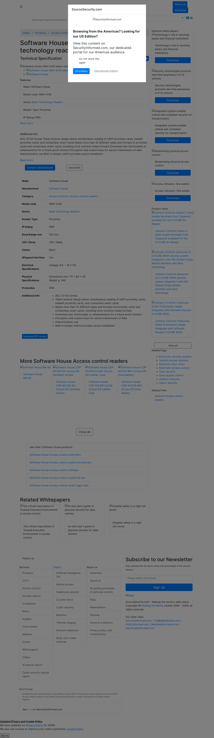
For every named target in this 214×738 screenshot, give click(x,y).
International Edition (106, 70)
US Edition (81, 71)
